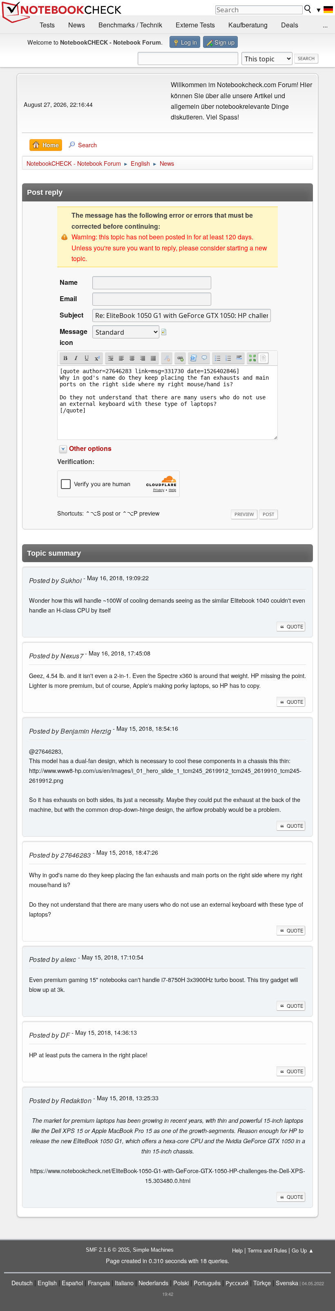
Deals (289, 24)
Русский (237, 1282)
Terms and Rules (267, 1250)
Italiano (124, 1282)
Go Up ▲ (303, 1250)
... (325, 24)
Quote (295, 626)
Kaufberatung (248, 24)
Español (72, 1282)
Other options (90, 448)
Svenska (287, 1282)
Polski (181, 1282)
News (76, 24)
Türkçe (262, 1282)
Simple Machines (153, 1250)
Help (237, 1250)
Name (69, 282)
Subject (71, 315)
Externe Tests (195, 24)
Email (68, 298)
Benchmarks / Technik (130, 24)
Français (99, 1282)
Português (207, 1282)
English (47, 1282)
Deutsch (22, 1282)
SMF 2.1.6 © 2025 (108, 1250)
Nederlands (153, 1282)
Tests (47, 24)
